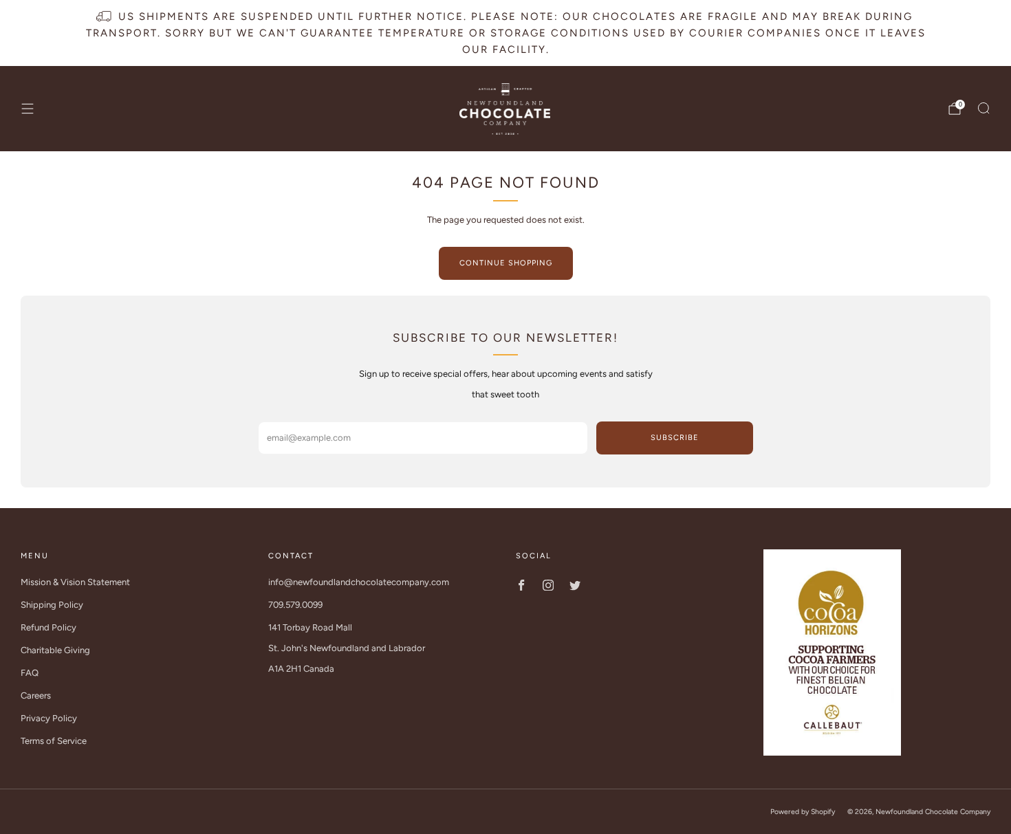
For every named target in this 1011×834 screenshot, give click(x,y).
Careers (36, 695)
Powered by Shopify (802, 811)
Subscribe (675, 437)
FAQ (30, 673)
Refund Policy (48, 627)
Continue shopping (505, 263)
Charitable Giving (55, 650)
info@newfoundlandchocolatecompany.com (358, 582)
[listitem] (505, 33)
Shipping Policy (52, 605)
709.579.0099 (295, 605)
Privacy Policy (49, 718)
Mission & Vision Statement (75, 582)
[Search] (983, 108)
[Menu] (27, 109)
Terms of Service (54, 741)
